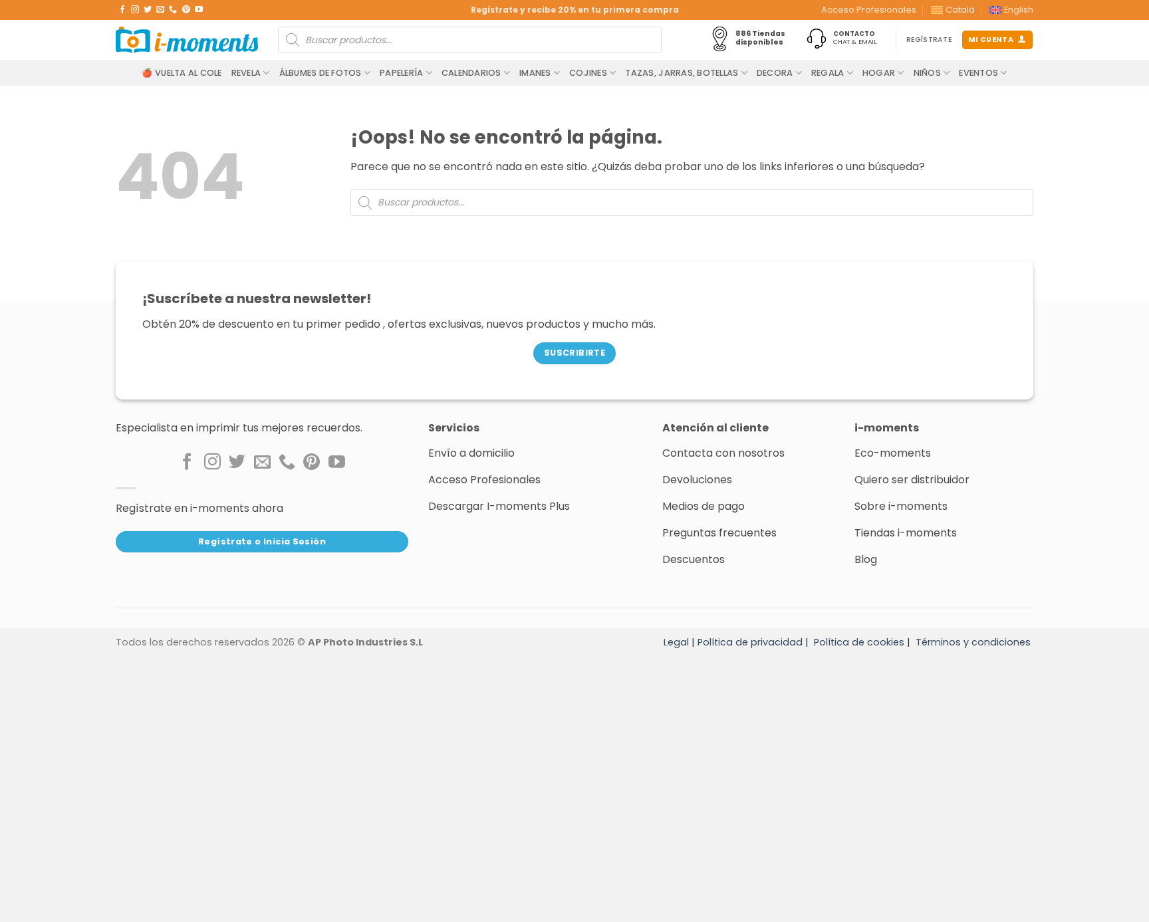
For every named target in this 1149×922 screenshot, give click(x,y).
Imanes (535, 72)
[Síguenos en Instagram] (135, 10)
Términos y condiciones (973, 642)
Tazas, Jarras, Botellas (681, 72)
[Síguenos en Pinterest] (186, 10)
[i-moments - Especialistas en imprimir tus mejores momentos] (187, 40)
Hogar (878, 72)
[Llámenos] (173, 10)
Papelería (401, 72)
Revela (246, 72)
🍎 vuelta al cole (181, 72)
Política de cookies (859, 642)
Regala (827, 72)
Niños (927, 72)
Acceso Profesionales (868, 9)
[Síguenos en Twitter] (148, 10)
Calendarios (471, 72)
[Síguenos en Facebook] (122, 10)
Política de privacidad (750, 642)
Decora (775, 72)
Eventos (978, 72)
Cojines (588, 72)
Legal (676, 642)
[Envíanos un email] (160, 10)
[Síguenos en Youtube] (199, 10)
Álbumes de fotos (320, 72)
